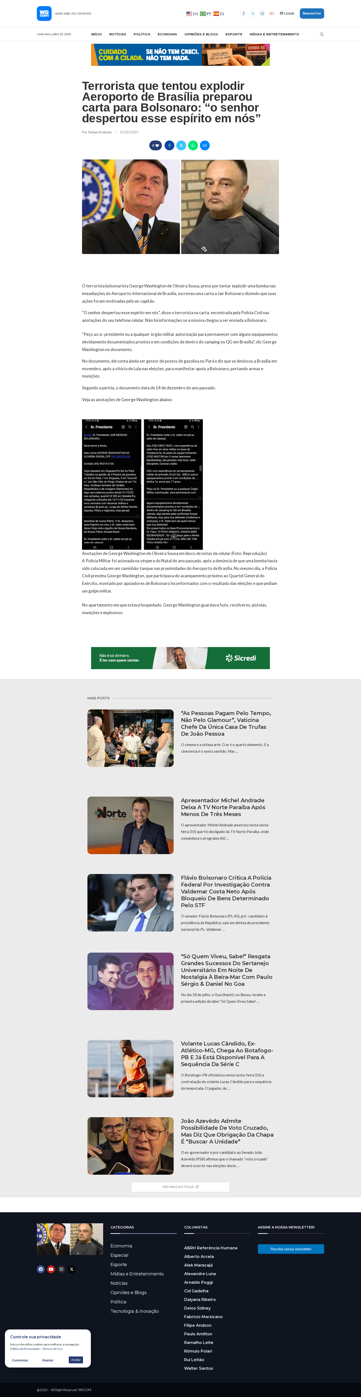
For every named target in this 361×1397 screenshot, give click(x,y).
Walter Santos (198, 1368)
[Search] (321, 34)
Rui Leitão (194, 1359)
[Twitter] (253, 13)
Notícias (117, 34)
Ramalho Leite (198, 1342)
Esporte (233, 34)
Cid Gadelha (196, 1291)
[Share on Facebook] (169, 145)
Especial (119, 1255)
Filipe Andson (197, 1325)
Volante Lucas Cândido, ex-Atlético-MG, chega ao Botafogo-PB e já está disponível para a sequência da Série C (227, 1054)
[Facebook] (243, 13)
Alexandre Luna (200, 1273)
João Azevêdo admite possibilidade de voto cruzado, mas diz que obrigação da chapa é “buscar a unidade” (227, 1131)
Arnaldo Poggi (198, 1282)
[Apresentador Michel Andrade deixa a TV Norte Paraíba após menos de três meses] (130, 825)
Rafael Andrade (100, 132)
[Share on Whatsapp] (193, 145)
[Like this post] (157, 146)
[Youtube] (271, 13)
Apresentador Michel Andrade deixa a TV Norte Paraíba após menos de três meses (223, 807)
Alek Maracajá (198, 1265)
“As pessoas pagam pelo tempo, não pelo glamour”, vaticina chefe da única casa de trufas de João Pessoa (226, 723)
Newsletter (312, 13)
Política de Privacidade (25, 1349)
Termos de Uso (52, 1349)
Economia (167, 34)
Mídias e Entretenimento (274, 34)
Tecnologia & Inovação (135, 1311)
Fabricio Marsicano (203, 1316)
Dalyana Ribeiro (200, 1299)
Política (142, 34)
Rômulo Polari (198, 1351)
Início (96, 34)
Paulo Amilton (198, 1334)
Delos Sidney (197, 1308)
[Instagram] (262, 13)
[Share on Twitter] (181, 145)
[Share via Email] (205, 145)
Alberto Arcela (199, 1256)
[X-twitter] (72, 1269)
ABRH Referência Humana (210, 1248)
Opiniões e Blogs (201, 34)
